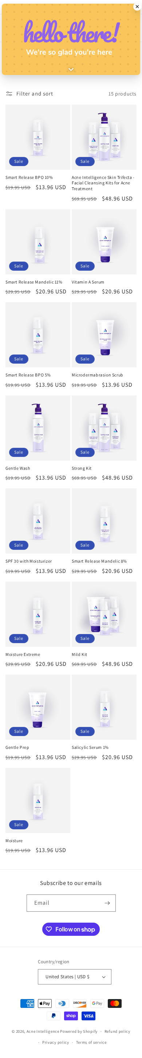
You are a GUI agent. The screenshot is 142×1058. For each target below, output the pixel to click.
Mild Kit (79, 654)
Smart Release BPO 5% (28, 375)
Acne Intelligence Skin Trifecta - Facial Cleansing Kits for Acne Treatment (103, 183)
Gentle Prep (17, 747)
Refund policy (117, 1031)
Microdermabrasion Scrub (97, 375)
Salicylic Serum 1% (90, 747)
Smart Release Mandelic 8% (99, 561)
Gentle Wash (17, 468)
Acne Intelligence (43, 1031)
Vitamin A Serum (88, 282)
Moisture (14, 840)
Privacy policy (55, 1042)
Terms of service (91, 1042)
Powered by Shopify (79, 1031)
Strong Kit (82, 468)
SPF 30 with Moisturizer (28, 561)
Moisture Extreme (22, 654)
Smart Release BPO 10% (29, 177)
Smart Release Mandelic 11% (34, 282)
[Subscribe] (107, 903)
